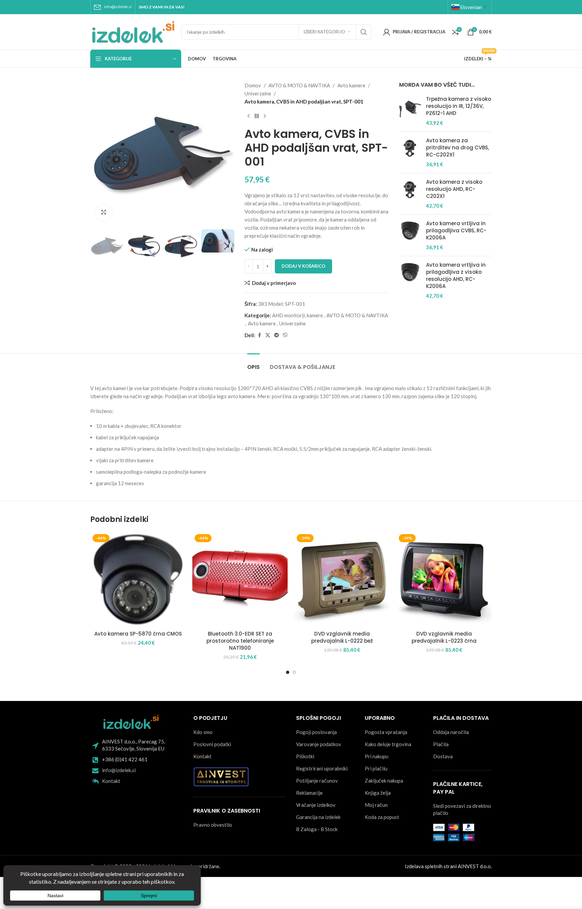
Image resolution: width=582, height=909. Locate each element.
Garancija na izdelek (318, 817)
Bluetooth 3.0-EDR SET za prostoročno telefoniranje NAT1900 (240, 640)
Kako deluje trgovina (388, 744)
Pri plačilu (376, 768)
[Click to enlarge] (103, 212)
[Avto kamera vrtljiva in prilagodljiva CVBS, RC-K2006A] (410, 235)
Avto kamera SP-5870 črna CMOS (138, 633)
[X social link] (267, 335)
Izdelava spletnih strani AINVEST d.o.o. (448, 866)
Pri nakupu (376, 756)
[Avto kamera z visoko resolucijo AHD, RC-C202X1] (410, 193)
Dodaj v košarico (303, 266)
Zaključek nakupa (384, 781)
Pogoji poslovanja (316, 732)
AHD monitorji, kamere (297, 315)
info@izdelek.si (118, 6)
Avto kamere (351, 85)
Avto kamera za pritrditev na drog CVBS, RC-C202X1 (457, 147)
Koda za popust (382, 817)
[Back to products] (257, 116)
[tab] (253, 363)
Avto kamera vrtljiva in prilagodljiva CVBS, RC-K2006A (456, 230)
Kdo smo (203, 732)
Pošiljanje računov (317, 781)
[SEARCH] (363, 32)
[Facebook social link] (259, 335)
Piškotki (305, 756)
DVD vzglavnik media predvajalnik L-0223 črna (444, 637)
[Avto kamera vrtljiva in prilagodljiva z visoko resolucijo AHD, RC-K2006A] (410, 280)
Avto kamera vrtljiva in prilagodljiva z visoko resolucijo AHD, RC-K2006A (456, 275)
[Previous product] (249, 116)
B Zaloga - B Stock (316, 829)
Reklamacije (309, 793)
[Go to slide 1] (287, 672)
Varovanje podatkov (318, 744)
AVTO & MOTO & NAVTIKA (299, 85)
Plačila (441, 744)
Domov (253, 85)
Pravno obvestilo (212, 825)
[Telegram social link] (276, 335)
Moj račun (376, 805)
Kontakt (111, 781)
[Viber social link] (285, 335)
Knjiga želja (378, 793)
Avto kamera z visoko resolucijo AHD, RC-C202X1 (454, 189)
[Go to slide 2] (294, 672)
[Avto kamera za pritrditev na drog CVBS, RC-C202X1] (410, 152)
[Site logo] (132, 31)
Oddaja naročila (451, 732)
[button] (98, 246)
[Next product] (265, 116)
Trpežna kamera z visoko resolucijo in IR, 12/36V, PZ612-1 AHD (458, 106)
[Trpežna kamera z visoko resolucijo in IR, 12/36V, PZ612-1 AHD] (410, 110)
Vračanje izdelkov (315, 805)
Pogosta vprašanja (386, 732)
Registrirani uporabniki (322, 768)
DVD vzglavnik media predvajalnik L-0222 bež (342, 637)
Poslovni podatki (212, 744)
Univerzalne (258, 93)
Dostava (443, 756)
